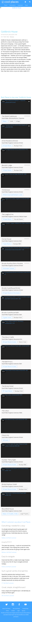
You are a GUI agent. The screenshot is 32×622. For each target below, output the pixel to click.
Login (18, 610)
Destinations (13, 5)
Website (12, 37)
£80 (3, 298)
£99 (3, 249)
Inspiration (20, 5)
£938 (3, 494)
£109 (3, 151)
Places (5, 5)
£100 (3, 445)
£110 (3, 200)
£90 (3, 273)
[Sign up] (25, 2)
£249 (3, 347)
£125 (3, 126)
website (28, 612)
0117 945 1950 (5, 37)
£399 (3, 322)
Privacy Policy (25, 608)
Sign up (23, 610)
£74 (3, 420)
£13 (3, 175)
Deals (26, 5)
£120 (3, 371)
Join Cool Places (16, 608)
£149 (3, 224)
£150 (3, 101)
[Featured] (29, 101)
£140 (3, 396)
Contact (13, 610)
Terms (7, 610)
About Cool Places (6, 608)
